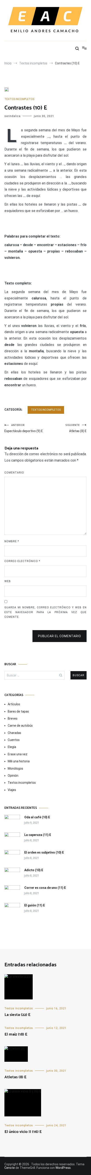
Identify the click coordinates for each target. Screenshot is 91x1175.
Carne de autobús (20, 725)
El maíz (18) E (15, 1034)
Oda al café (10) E (37, 817)
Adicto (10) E (33, 870)
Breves (12, 718)
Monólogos (15, 768)
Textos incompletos (19, 99)
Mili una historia (19, 761)
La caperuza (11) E (37, 835)
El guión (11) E (34, 905)
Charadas (14, 733)
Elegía (12, 747)
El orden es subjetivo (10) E (44, 852)
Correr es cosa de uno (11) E (45, 887)
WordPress (63, 1167)
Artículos (14, 704)
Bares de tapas (18, 711)
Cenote (9, 1167)
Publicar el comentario (59, 636)
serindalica (12, 116)
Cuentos (14, 740)
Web (7, 581)
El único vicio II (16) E (23, 1132)
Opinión (13, 775)
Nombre (11, 541)
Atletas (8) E (76, 428)
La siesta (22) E (17, 1015)
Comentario (14, 472)
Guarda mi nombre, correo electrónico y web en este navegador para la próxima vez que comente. (45, 612)
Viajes (12, 790)
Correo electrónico (22, 561)
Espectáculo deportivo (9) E (23, 428)
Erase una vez (17, 754)
